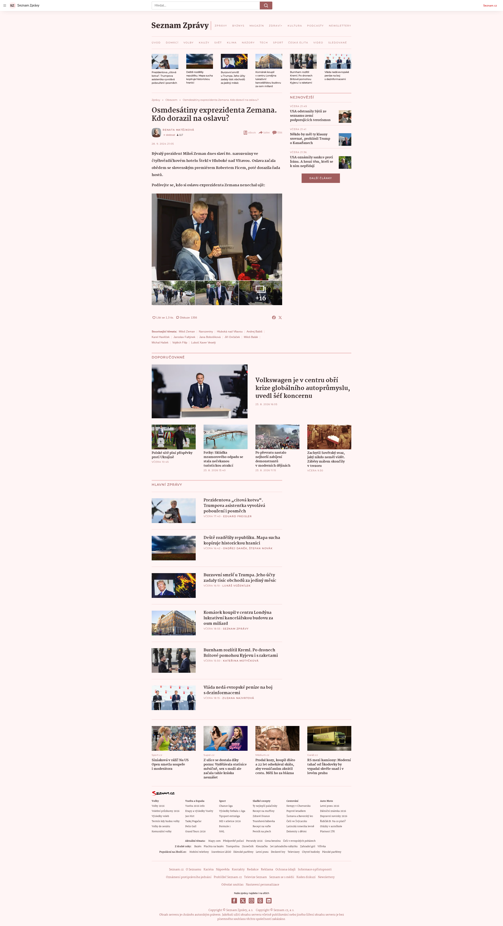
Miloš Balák (251, 337)
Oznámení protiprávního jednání (188, 877)
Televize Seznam (255, 877)
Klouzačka (262, 846)
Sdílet (266, 132)
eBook (252, 132)
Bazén (197, 846)
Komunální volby (162, 832)
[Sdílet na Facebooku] (274, 317)
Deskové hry (278, 852)
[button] (165, 61)
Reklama (267, 869)
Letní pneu (262, 852)
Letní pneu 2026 (329, 806)
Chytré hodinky (311, 852)
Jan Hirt (189, 816)
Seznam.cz (490, 5)
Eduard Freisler (237, 516)
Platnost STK (327, 832)
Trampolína (233, 846)
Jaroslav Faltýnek (184, 337)
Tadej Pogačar (193, 821)
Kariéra (209, 869)
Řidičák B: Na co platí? (333, 821)
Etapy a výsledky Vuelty (199, 811)
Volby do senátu (161, 826)
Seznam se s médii (281, 877)
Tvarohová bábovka (264, 821)
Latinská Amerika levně (300, 826)
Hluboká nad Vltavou (230, 331)
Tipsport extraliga (229, 816)
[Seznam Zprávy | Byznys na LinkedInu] (269, 900)
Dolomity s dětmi (296, 832)
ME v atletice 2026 (230, 821)
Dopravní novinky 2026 (333, 816)
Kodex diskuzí (306, 877)
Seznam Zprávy (236, 628)
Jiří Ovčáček (232, 337)
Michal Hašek (160, 342)
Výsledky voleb (160, 816)
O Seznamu (193, 869)
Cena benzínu (273, 841)
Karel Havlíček (161, 337)
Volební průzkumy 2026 (165, 811)
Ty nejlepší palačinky (265, 806)
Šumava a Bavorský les (299, 816)
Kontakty (238, 869)
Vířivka (322, 846)
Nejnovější (302, 97)
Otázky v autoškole (331, 826)
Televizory (294, 852)
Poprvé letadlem (296, 811)
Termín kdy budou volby (166, 821)
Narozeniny (206, 331)
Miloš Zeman (187, 331)
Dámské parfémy (243, 852)
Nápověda (222, 869)
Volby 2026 (158, 806)
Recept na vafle (262, 826)
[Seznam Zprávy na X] (243, 900)
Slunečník (247, 846)
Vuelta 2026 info (195, 806)
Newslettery (326, 877)
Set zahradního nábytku (284, 846)
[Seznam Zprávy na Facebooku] (234, 900)
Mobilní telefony (199, 852)
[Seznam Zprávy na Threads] (260, 900)
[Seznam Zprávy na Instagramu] (251, 900)
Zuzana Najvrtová (238, 698)
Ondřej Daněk (235, 548)
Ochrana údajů (285, 869)
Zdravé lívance (261, 816)
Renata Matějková (178, 129)
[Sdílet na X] (280, 317)
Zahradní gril (307, 846)
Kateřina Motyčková (241, 660)
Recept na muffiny (263, 811)
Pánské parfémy (331, 852)
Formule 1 (224, 826)
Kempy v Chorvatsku (298, 806)
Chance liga (226, 806)
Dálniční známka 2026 (333, 811)
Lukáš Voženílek (236, 585)
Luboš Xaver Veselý (203, 342)
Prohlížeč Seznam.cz (228, 877)
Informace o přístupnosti (315, 869)
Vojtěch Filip (179, 342)
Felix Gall (190, 826)
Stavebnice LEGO (221, 852)
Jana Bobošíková (210, 337)
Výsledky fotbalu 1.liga (232, 811)
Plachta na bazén (214, 846)
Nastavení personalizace (262, 884)
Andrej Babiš (254, 331)
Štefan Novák (261, 548)
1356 (279, 132)
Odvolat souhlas (232, 884)
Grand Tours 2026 (195, 832)
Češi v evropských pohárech (299, 841)
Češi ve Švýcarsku (296, 821)
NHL (221, 832)
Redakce (253, 869)
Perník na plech (262, 832)
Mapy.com (214, 841)
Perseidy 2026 (254, 841)
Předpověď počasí (233, 841)
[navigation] (5, 5)
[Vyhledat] (266, 5)
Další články (320, 178)
